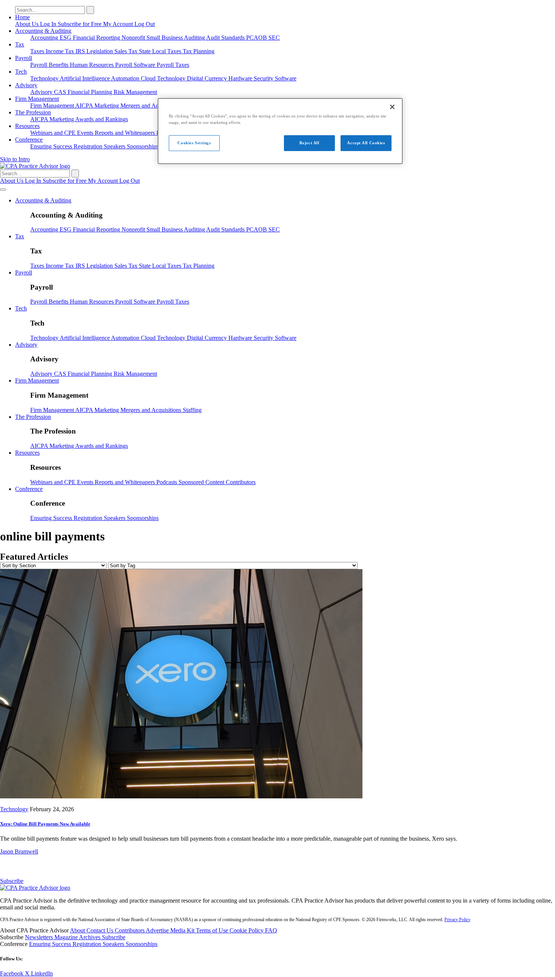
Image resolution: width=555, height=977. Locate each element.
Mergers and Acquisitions (151, 105)
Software (285, 78)
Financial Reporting (97, 37)
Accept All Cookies (366, 142)
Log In (49, 24)
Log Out (144, 24)
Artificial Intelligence (85, 78)
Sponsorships (143, 146)
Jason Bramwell (19, 851)
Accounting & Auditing (43, 31)
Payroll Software (136, 65)
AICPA (84, 105)
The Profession (33, 112)
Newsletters (39, 937)
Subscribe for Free (80, 24)
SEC (274, 37)
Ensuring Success (52, 146)
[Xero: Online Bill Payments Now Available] (181, 796)
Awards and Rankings (101, 119)
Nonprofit (134, 37)
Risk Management (135, 92)
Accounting (45, 37)
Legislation (100, 51)
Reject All (309, 142)
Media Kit (183, 930)
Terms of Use (213, 930)
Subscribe (11, 881)
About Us (27, 24)
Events (86, 133)
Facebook (12, 973)
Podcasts (167, 482)
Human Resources (92, 65)
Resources (27, 126)
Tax (19, 44)
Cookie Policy (247, 930)
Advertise (158, 930)
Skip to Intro (15, 159)
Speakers (115, 146)
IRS (81, 51)
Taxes (38, 51)
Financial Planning (91, 92)
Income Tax (61, 51)
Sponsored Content (202, 482)
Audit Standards (226, 37)
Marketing (107, 105)
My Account (118, 24)
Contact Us (100, 930)
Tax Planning (198, 51)
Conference (29, 139)
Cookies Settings (194, 142)
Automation (126, 78)
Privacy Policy (457, 919)
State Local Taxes (161, 51)
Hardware (241, 78)
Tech (21, 71)
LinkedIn (42, 973)
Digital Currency (207, 78)
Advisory (26, 85)
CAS (61, 92)
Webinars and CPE (53, 133)
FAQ (271, 930)
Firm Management (37, 99)
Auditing (195, 37)
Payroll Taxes (173, 65)
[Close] (392, 107)
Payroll (23, 58)
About (78, 930)
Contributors (241, 482)
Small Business (165, 37)
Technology (45, 78)
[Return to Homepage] (35, 887)
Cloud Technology (164, 78)
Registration (89, 146)
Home (22, 17)
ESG (66, 37)
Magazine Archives (78, 937)
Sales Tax (126, 51)
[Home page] (35, 166)
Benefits (59, 65)
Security (264, 78)
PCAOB (257, 37)
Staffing (192, 410)
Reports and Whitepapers (125, 133)
